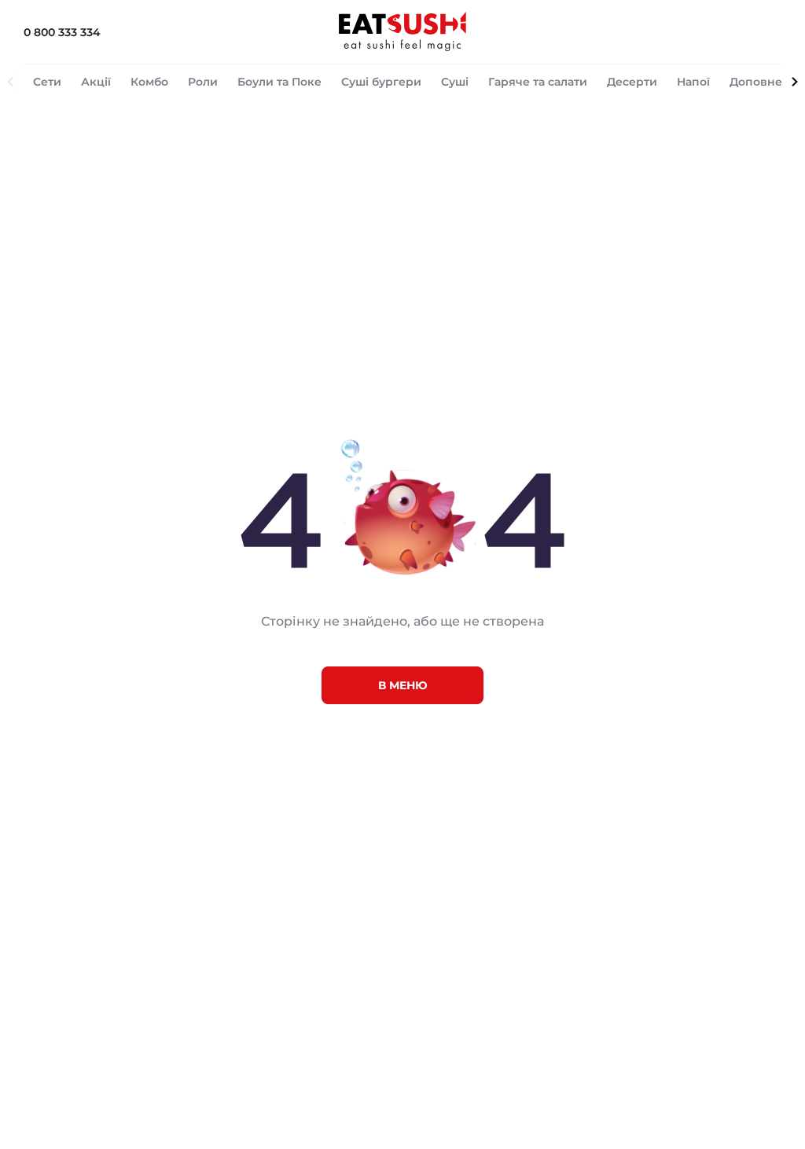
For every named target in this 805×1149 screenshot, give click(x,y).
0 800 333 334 (62, 32)
